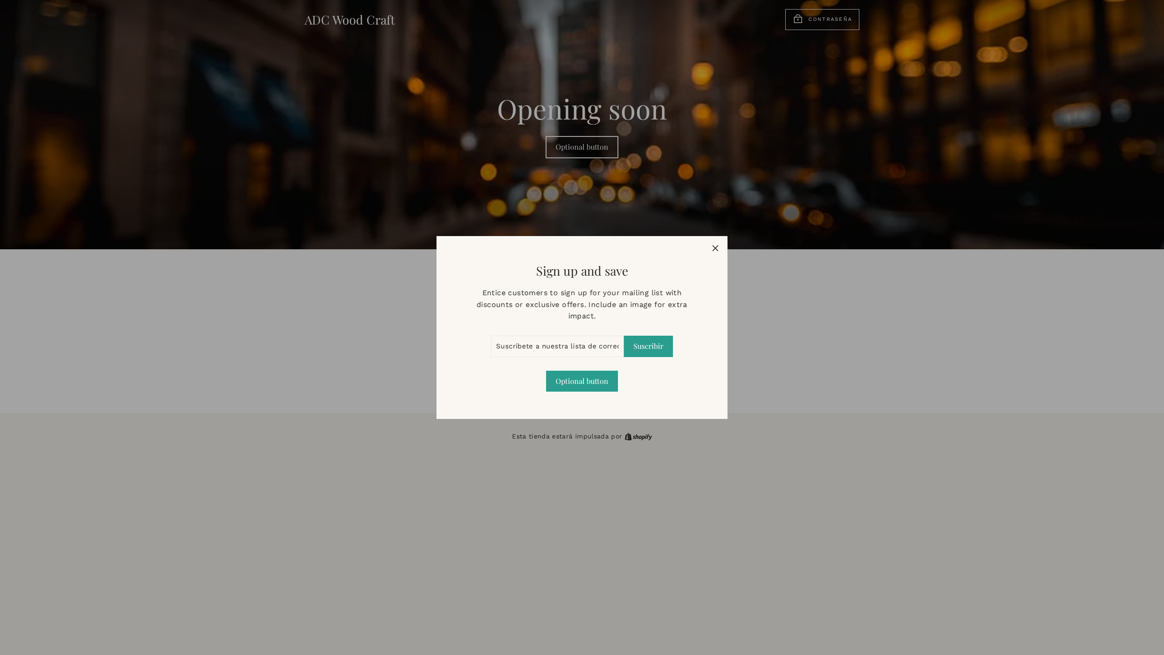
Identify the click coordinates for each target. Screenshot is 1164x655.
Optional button (582, 381)
